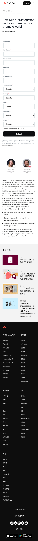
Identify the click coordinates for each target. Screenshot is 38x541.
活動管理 (23, 340)
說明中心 (23, 396)
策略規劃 (23, 370)
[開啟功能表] (34, 3)
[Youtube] (26, 523)
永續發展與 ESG (7, 500)
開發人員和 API (25, 429)
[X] (12, 523)
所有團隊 (5, 444)
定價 (4, 351)
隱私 (21, 529)
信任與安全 (6, 489)
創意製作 (23, 348)
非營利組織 (6, 437)
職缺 (4, 470)
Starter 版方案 (7, 355)
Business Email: (8, 58)
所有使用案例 (24, 381)
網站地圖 (23, 437)
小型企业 (5, 396)
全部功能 (5, 344)
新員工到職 (24, 355)
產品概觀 (5, 340)
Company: (6, 67)
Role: (5, 102)
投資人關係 (6, 485)
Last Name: (7, 50)
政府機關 (5, 426)
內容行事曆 (24, 344)
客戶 (4, 466)
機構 (4, 440)
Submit (19, 134)
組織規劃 (23, 359)
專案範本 (23, 422)
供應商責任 (6, 496)
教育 (4, 429)
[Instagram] (19, 523)
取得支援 (23, 400)
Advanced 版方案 (8, 359)
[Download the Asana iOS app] (12, 536)
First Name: (7, 41)
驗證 (22, 407)
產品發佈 (23, 362)
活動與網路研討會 (25, 418)
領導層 (5, 463)
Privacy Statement (7, 145)
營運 (4, 403)
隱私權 (5, 492)
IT (3, 407)
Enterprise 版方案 (8, 362)
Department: (7, 111)
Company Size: (8, 85)
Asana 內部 (6, 474)
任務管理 (23, 377)
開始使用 (26, 3)
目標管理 (23, 351)
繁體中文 (21, 516)
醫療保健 (5, 418)
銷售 (4, 414)
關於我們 (5, 459)
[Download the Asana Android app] (25, 536)
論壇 (22, 411)
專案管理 (5, 374)
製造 (4, 433)
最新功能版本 (6, 348)
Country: (6, 93)
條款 (17, 529)
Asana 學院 (24, 403)
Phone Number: (8, 76)
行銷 (4, 400)
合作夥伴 (23, 433)
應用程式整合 (6, 366)
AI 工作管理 (6, 370)
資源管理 (5, 377)
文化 (4, 477)
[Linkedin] (15, 523)
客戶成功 (23, 426)
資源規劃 (23, 366)
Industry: (6, 120)
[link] (4, 11)
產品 (4, 411)
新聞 (4, 481)
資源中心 (23, 414)
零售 (4, 422)
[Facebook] (22, 523)
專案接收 (23, 374)
